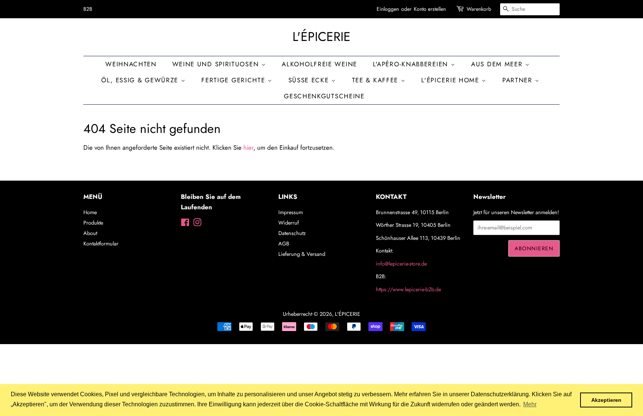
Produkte (93, 222)
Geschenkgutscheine (324, 96)
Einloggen (388, 9)
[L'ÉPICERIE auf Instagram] (197, 224)
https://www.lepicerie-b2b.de (408, 289)
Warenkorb (479, 9)
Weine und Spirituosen (216, 64)
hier (248, 147)
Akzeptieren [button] (606, 400)
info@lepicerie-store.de (401, 263)
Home (90, 212)
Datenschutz (292, 233)
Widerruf (288, 222)
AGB (283, 243)
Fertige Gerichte (234, 80)
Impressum (290, 212)
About (90, 233)
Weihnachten (131, 64)
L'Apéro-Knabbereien (412, 64)
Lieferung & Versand (301, 254)
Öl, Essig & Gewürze (141, 80)
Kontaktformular (100, 243)
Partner (518, 80)
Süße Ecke (310, 80)
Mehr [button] (530, 404)
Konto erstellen (430, 9)
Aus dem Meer (498, 64)
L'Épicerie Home (451, 80)
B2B (87, 9)
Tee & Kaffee (376, 80)
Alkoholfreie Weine (319, 64)
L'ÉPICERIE (321, 37)
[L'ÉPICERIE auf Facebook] (185, 224)
